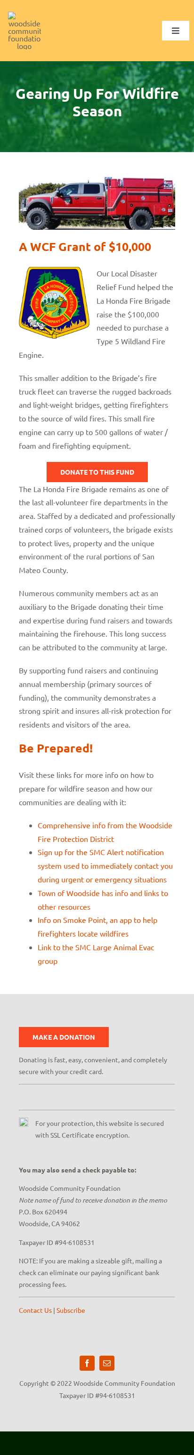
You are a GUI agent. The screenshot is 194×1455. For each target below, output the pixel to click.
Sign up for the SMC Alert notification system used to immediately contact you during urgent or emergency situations (105, 865)
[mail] (106, 1363)
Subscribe (71, 1310)
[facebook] (87, 1363)
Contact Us (35, 1310)
